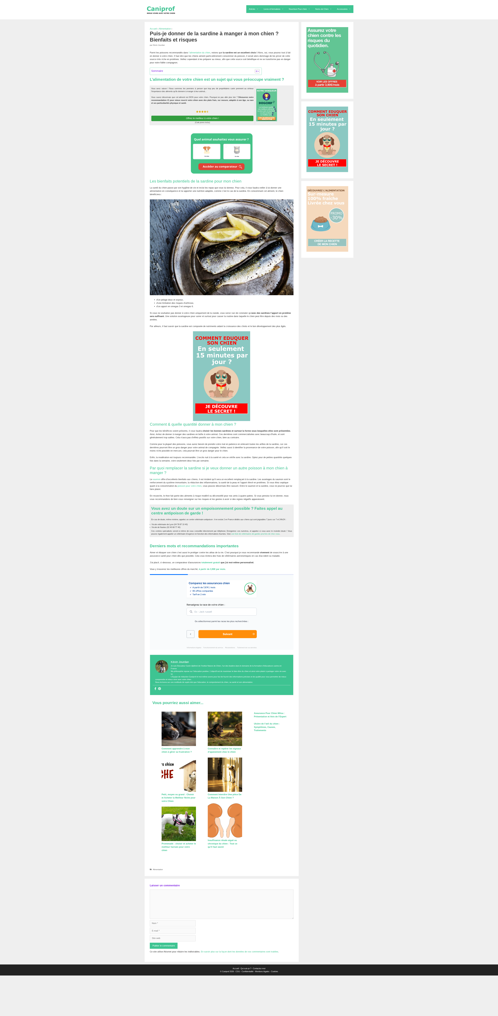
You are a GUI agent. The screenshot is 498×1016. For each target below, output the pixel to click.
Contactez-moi (259, 968)
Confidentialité (247, 971)
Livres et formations (272, 9)
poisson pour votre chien (190, 486)
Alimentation (165, 29)
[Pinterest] (159, 688)
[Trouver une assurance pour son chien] (221, 174)
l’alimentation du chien (199, 52)
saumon (156, 479)
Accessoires (342, 9)
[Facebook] (155, 688)
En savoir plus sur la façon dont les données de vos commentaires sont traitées (239, 951)
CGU (238, 971)
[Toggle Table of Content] (256, 71)
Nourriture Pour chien (298, 9)
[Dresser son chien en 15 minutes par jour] (221, 420)
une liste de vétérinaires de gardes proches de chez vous (255, 534)
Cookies (274, 971)
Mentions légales (262, 971)
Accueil (153, 29)
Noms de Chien (321, 9)
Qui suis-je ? (246, 968)
